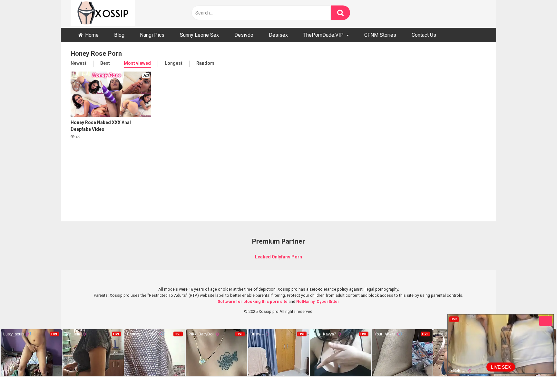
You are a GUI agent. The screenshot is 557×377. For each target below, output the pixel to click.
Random (205, 63)
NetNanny (305, 301)
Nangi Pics (152, 35)
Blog (119, 35)
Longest (173, 63)
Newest (78, 63)
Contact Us (424, 35)
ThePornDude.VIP (323, 35)
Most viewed (137, 63)
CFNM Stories (380, 35)
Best (105, 63)
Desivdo (243, 35)
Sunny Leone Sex (199, 35)
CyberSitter (328, 301)
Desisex (278, 35)
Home (92, 35)
